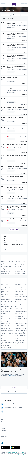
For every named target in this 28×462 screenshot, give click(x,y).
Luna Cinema (4, 343)
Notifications (4, 436)
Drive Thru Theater (5, 311)
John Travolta (4, 337)
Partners (3, 428)
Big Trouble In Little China (7, 301)
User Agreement (10, 452)
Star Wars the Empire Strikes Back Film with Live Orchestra (21, 313)
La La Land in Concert (6, 338)
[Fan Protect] (6, 400)
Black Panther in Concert (6, 303)
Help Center (4, 430)
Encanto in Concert (5, 315)
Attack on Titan (4, 284)
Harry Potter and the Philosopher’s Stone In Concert (6, 325)
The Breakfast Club (19, 316)
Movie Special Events (6, 347)
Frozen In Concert (5, 320)
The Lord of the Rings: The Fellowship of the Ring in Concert (21, 325)
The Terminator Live (19, 340)
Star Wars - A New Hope (20, 303)
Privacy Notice (12, 375)
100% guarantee (8, 236)
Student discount (5, 423)
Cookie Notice (22, 452)
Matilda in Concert (5, 345)
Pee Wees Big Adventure (20, 269)
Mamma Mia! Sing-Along (20, 264)
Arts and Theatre (4, 8)
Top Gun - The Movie (19, 342)
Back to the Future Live (6, 291)
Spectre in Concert (19, 294)
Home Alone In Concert (20, 261)
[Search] (25, 4)
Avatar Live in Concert (6, 286)
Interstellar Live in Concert (7, 332)
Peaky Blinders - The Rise (20, 284)
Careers (3, 426)
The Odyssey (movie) (19, 338)
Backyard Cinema (5, 292)
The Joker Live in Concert (20, 321)
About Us (3, 419)
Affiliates (3, 421)
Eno (2, 316)
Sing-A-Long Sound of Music (21, 289)
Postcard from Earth (19, 286)
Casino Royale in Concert (6, 306)
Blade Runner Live (5, 304)
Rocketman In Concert (20, 287)
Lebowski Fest (18, 263)
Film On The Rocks (5, 318)
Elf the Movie (4, 313)
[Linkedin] (2, 443)
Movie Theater (18, 266)
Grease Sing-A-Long (5, 321)
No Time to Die (18, 268)
